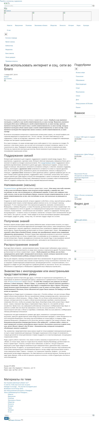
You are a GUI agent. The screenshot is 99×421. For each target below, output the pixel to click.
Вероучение (19, 25)
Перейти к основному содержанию (11, 1)
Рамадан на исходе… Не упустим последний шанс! (20, 386)
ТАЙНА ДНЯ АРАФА (80, 220)
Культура (86, 25)
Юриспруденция (81, 84)
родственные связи (48, 163)
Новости (9, 25)
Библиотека (9, 46)
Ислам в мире (80, 72)
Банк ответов (10, 53)
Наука (78, 25)
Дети (77, 99)
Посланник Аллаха (10, 188)
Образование (80, 80)
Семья (78, 96)
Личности (63, 25)
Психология (79, 76)
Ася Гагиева (8, 78)
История (71, 25)
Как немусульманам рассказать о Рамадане (18, 390)
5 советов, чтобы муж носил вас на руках (17, 385)
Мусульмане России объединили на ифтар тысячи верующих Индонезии (83, 175)
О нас (9, 30)
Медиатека (9, 49)
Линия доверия (10, 57)
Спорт (78, 88)
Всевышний (18, 281)
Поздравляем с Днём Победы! (84, 154)
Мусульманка (80, 92)
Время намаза (10, 42)
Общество (53, 25)
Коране (11, 281)
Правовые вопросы (12, 61)
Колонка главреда (11, 38)
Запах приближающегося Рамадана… (16, 392)
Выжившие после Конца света (13, 388)
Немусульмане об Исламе (84, 103)
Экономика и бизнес (41, 25)
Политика (29, 25)
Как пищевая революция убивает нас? (16, 383)
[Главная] (8, 10)
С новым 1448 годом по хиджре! (84, 137)
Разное (6, 76)
